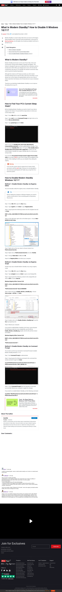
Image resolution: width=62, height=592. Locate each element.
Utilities (12, 5)
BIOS (16, 157)
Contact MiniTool (52, 563)
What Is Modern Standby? (15, 49)
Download (46, 5)
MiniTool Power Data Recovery (21, 564)
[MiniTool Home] (4, 5)
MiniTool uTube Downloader (20, 571)
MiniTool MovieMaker (19, 570)
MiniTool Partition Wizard (20, 563)
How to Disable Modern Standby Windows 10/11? (20, 53)
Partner (29, 5)
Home (2, 23)
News (6, 23)
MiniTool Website (9, 41)
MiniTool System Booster (20, 567)
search (56, 5)
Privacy (27, 586)
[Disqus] (20, 449)
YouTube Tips (29, 571)
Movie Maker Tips (30, 570)
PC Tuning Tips (29, 567)
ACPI (18, 168)
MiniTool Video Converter (20, 573)
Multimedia (18, 5)
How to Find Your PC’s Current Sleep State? (19, 51)
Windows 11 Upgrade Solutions (43, 563)
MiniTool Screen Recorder (20, 574)
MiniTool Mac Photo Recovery (21, 577)
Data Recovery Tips (30, 564)
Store (40, 5)
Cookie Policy (47, 590)
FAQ (50, 564)
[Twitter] (10, 34)
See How (48, 1)
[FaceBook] (1, 570)
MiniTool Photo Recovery (20, 576)
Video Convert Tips (30, 573)
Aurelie (4, 34)
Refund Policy (52, 567)
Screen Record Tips (30, 574)
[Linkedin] (7, 570)
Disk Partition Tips (30, 563)
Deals (24, 5)
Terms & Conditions (32, 586)
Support (34, 5)
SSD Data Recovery (41, 564)
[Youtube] (10, 570)
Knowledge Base (30, 576)
